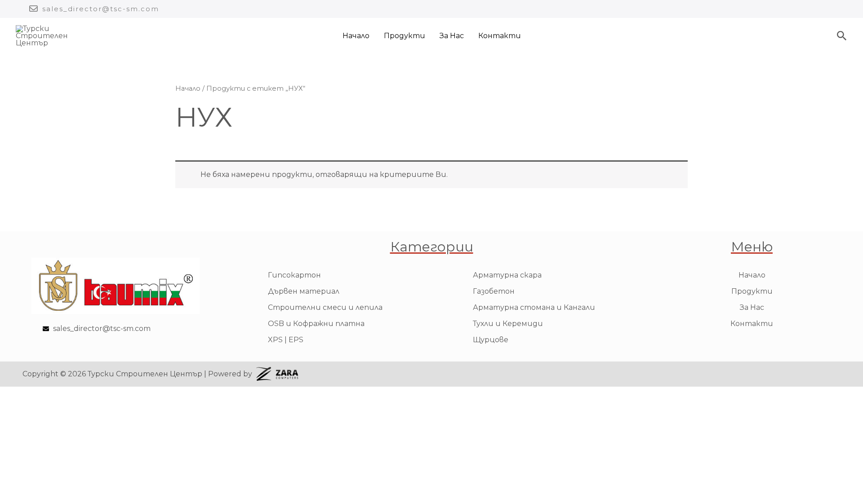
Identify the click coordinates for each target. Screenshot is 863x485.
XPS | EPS (285, 339)
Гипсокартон (294, 275)
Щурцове (490, 339)
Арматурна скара (507, 275)
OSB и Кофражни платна (316, 323)
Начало (356, 35)
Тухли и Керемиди (508, 323)
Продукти (404, 35)
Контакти (499, 35)
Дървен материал (303, 291)
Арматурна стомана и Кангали (534, 307)
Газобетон (494, 291)
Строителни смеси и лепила (325, 307)
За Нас (452, 35)
